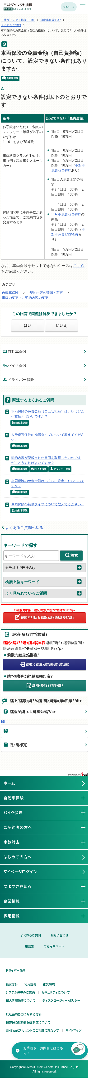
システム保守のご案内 (20, 992)
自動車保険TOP (50, 20)
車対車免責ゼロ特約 (66, 214)
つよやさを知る (21, 886)
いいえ (61, 325)
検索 (74, 555)
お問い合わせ (59, 935)
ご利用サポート (54, 946)
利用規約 (30, 984)
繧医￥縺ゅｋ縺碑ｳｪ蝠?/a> (33, 711)
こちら (78, 265)
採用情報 (15, 916)
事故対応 (15, 842)
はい (27, 325)
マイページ (68, 7)
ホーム (9, 783)
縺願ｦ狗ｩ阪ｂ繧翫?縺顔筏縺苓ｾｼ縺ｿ (47, 617)
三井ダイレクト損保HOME (18, 20)
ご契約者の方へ (21, 827)
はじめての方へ (18, 857)
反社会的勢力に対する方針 (24, 1014)
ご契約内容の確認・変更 (44, 293)
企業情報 (15, 901)
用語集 (29, 946)
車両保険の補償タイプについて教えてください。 (47, 504)
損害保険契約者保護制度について (28, 1022)
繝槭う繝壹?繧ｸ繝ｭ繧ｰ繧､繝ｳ (47, 664)
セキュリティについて (56, 992)
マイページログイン (20, 872)
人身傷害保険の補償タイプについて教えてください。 (47, 437)
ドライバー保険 (21, 379)
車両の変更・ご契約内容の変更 (25, 298)
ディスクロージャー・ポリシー (61, 1000)
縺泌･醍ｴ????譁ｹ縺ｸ (47, 685)
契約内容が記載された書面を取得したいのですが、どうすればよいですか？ (46, 460)
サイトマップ (74, 1030)
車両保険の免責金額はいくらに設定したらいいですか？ (47, 483)
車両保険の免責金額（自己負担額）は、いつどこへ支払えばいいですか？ (47, 413)
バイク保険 (17, 365)
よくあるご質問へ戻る (24, 527)
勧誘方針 (12, 984)
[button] (78, 1049)
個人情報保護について (21, 1000)
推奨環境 (49, 984)
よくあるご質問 (11, 25)
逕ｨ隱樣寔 (18, 745)
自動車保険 (10, 293)
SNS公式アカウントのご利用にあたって (32, 1030)
